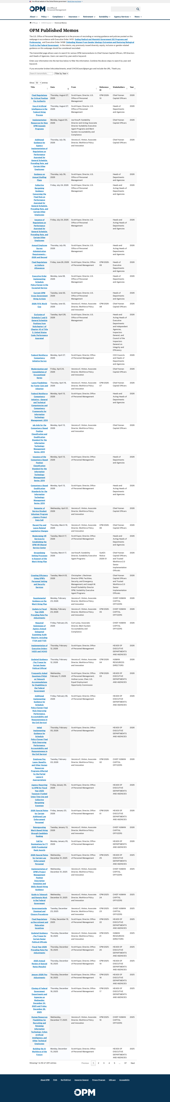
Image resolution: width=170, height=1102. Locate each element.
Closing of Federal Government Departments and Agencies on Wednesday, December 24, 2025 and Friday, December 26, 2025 (39, 1000)
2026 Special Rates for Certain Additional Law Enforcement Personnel (39, 816)
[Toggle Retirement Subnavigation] (94, 17)
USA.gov (112, 1080)
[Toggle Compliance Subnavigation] (64, 17)
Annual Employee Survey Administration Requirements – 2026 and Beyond (39, 251)
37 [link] (125, 1063)
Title (33, 87)
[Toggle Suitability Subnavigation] (109, 17)
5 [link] (114, 1063)
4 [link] (109, 1063)
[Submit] (138, 9)
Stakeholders (119, 87)
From (73, 87)
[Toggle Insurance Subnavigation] (78, 17)
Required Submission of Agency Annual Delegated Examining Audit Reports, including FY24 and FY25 (39, 632)
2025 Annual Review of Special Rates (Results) (39, 964)
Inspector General (82, 1080)
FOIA (55, 1080)
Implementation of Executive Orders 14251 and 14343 (39, 648)
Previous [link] (85, 1063)
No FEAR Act (66, 1080)
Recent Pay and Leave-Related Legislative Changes (39, 528)
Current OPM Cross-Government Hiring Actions (39, 296)
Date (52, 87)
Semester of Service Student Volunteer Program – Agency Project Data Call (39, 514)
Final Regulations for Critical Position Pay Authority (39, 98)
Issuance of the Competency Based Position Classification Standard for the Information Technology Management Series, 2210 (39, 469)
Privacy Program (98, 1080)
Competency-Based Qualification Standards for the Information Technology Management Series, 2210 (39, 494)
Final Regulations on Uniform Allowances (39, 265)
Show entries (38, 83)
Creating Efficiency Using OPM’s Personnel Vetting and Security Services (39, 581)
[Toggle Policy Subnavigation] (48, 17)
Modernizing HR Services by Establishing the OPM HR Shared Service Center (39, 542)
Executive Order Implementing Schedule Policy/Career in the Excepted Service (39, 282)
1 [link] (93, 1063)
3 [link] (103, 1063)
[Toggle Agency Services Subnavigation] (130, 17)
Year (132, 87)
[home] (47, 10)
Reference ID (103, 88)
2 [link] (98, 1063)
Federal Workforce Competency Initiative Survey (39, 358)
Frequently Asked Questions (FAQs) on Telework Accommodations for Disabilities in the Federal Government (39, 682)
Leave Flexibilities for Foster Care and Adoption (39, 386)
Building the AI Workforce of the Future (39, 1052)
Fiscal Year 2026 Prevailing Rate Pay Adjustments (39, 950)
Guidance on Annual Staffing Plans (39, 177)
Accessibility (124, 1080)
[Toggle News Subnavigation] (141, 17)
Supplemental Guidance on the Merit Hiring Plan (39, 601)
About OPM (45, 1080)
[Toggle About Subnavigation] (36, 17)
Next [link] (133, 1063)
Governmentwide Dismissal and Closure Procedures (39, 911)
